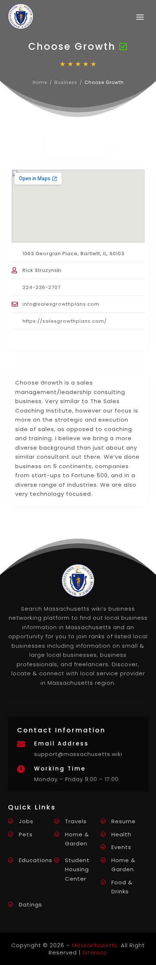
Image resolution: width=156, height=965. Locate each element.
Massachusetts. (95, 945)
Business (65, 82)
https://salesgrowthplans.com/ (64, 321)
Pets (26, 834)
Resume (123, 821)
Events (121, 847)
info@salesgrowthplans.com (60, 304)
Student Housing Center (77, 869)
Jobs (26, 821)
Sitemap (95, 952)
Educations (35, 860)
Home (40, 82)
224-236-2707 (41, 287)
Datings (30, 904)
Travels (76, 821)
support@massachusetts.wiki (78, 754)
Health (121, 834)
